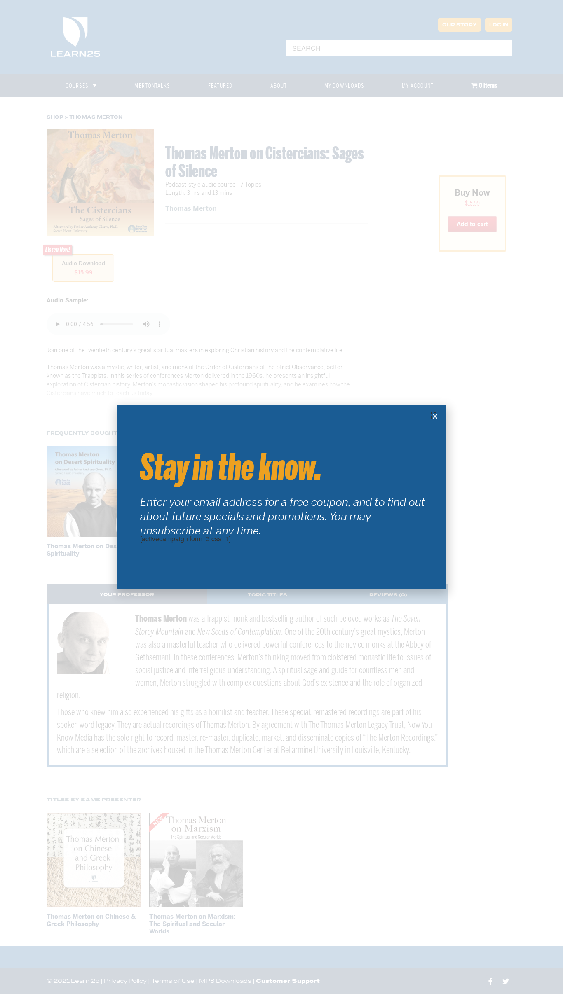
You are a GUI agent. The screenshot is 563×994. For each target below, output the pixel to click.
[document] (281, 497)
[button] (435, 416)
